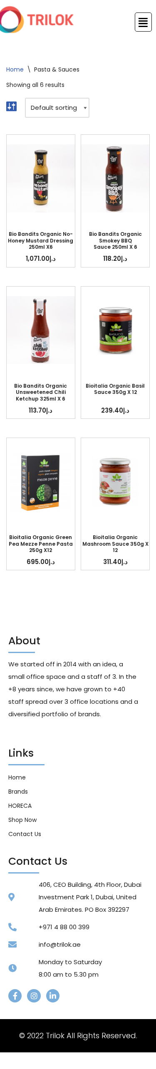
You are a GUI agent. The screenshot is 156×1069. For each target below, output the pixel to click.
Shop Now (22, 820)
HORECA (20, 806)
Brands (18, 791)
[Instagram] (33, 995)
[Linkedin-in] (52, 995)
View (40, 178)
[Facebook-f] (15, 995)
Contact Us (24, 834)
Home (15, 69)
